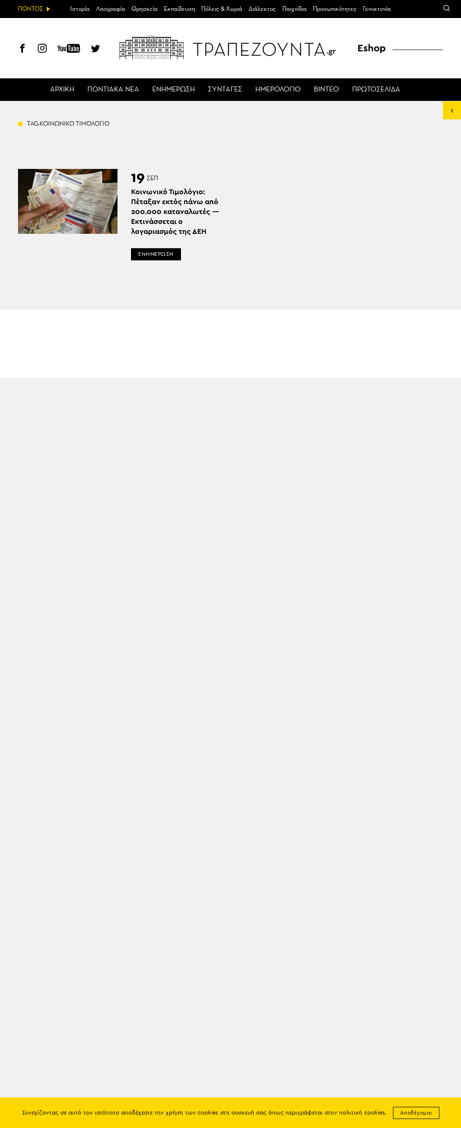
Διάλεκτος (262, 9)
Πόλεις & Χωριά (221, 9)
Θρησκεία (144, 9)
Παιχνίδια (294, 9)
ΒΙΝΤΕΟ (326, 89)
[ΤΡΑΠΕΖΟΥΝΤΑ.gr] (230, 47)
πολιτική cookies (362, 1113)
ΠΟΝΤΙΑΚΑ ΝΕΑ (113, 89)
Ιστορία (80, 9)
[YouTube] (69, 49)
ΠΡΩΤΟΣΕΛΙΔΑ (376, 89)
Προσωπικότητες (335, 9)
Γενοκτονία (377, 9)
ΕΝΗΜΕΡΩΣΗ (173, 89)
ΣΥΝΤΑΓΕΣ (225, 89)
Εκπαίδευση (179, 9)
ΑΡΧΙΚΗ (62, 89)
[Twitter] (95, 49)
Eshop (371, 48)
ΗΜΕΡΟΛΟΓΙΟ (278, 89)
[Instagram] (42, 49)
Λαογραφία (110, 9)
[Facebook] (22, 49)
